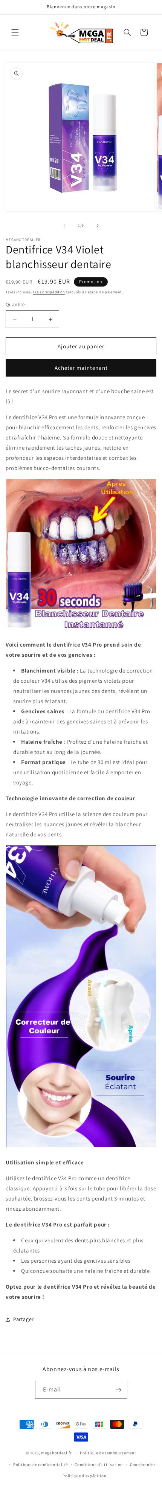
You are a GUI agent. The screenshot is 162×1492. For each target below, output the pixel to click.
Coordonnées (143, 1464)
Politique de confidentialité (40, 1464)
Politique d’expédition (84, 1475)
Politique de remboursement (108, 1452)
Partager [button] (23, 1319)
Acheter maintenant (81, 367)
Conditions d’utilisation (99, 1464)
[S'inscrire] (118, 1390)
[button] (15, 32)
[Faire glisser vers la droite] (97, 225)
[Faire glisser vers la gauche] (64, 225)
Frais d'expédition (49, 292)
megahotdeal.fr (56, 1452)
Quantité (15, 304)
